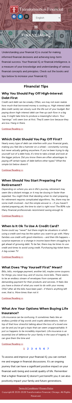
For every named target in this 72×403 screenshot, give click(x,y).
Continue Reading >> (12, 128)
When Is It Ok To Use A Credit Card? (30, 226)
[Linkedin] (20, 16)
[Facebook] (14, 16)
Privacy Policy (46, 388)
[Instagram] (26, 16)
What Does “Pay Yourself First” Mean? (32, 267)
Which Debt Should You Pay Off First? (32, 139)
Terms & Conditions (28, 388)
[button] (36, 27)
